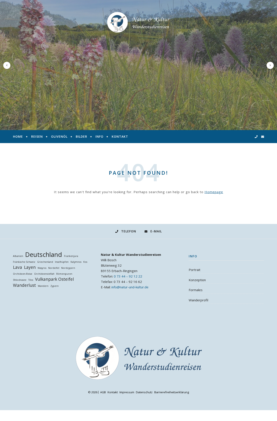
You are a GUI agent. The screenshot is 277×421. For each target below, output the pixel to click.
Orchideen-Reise (22, 273)
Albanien (18, 256)
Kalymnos (76, 261)
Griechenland (45, 261)
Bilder (81, 136)
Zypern (54, 285)
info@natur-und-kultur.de (129, 287)
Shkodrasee (19, 279)
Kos (85, 261)
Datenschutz (144, 392)
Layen (30, 267)
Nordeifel (53, 267)
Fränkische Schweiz (24, 261)
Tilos (30, 279)
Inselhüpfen (62, 261)
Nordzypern (68, 267)
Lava (17, 267)
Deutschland (43, 254)
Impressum (126, 392)
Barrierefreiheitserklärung (171, 392)
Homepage (214, 192)
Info (99, 136)
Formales (196, 290)
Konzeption (197, 280)
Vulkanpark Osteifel (54, 279)
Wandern (43, 285)
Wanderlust (24, 285)
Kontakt (120, 136)
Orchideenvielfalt (44, 273)
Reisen (37, 136)
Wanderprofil (198, 300)
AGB (103, 392)
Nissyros (42, 267)
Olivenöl (59, 136)
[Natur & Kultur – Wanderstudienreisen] (138, 22)
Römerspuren (64, 273)
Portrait (194, 270)
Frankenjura (71, 256)
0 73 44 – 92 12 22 (128, 276)
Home (18, 136)
